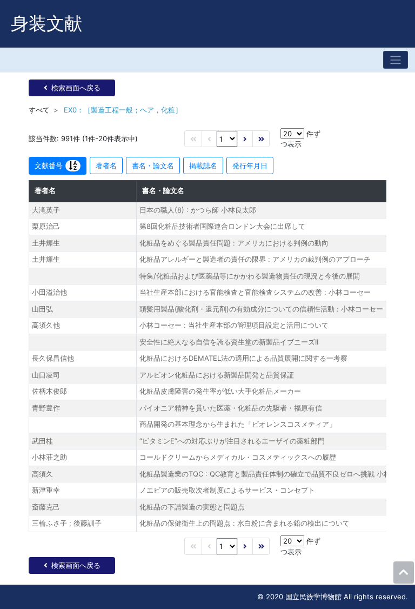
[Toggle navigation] (395, 60)
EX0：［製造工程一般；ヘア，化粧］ (123, 109)
